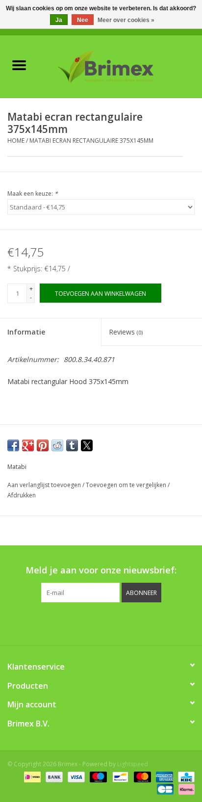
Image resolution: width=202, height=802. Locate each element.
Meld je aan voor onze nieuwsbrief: (101, 570)
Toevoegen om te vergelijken (127, 485)
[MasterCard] (141, 776)
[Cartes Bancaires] (164, 788)
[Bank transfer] (53, 776)
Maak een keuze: (32, 193)
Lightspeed (132, 764)
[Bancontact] (119, 776)
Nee (82, 20)
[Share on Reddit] (57, 445)
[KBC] (185, 776)
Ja (58, 20)
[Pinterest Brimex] (92, 622)
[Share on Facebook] (13, 445)
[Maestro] (97, 776)
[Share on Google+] (28, 445)
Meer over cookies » (126, 20)
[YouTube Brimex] (110, 622)
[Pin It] (43, 445)
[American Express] (163, 776)
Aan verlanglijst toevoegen (44, 485)
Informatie (26, 331)
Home (16, 140)
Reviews (126, 331)
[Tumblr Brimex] (127, 622)
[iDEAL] (31, 776)
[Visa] (75, 776)
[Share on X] (87, 445)
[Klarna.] (185, 788)
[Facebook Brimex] (57, 622)
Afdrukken (21, 495)
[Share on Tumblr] (72, 445)
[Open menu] (19, 65)
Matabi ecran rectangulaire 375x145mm (91, 140)
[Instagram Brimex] (145, 622)
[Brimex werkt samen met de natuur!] (120, 65)
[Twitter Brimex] (74, 622)
